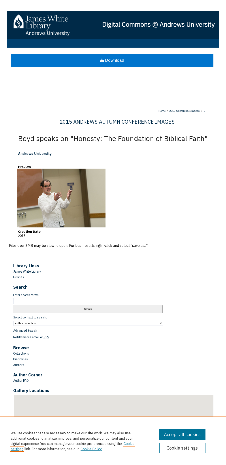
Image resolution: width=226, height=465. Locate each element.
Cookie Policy (91, 449)
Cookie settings (182, 448)
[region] (113, 441)
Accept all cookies (182, 434)
